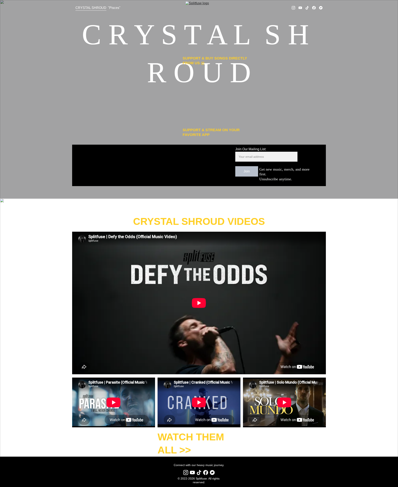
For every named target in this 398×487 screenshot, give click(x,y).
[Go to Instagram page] (295, 8)
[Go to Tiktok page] (308, 8)
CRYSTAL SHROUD (90, 8)
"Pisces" (114, 8)
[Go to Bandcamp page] (321, 8)
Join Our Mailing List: (250, 149)
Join (247, 171)
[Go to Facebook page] (315, 8)
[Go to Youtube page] (301, 8)
